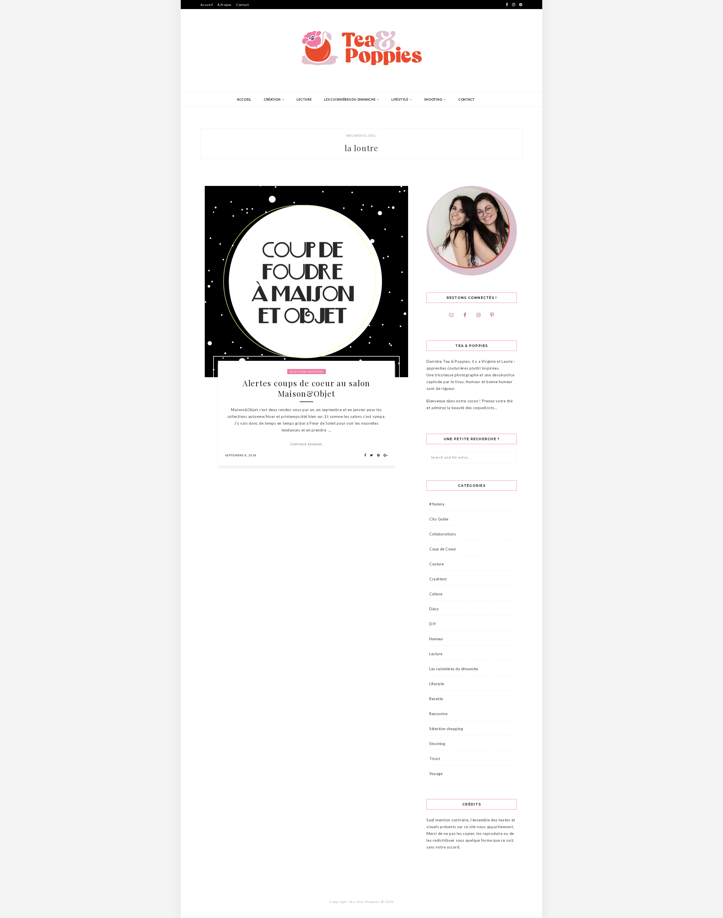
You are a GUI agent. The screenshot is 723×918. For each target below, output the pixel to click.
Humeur (436, 639)
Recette (436, 698)
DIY (432, 624)
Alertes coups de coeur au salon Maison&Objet (306, 388)
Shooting (433, 99)
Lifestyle (400, 99)
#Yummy (437, 504)
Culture (436, 594)
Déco (434, 609)
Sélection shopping (306, 371)
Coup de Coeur (442, 549)
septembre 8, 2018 (240, 455)
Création (273, 99)
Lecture (304, 99)
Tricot (434, 758)
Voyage (436, 773)
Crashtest (438, 579)
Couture (436, 564)
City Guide (438, 519)
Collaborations (442, 534)
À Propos (224, 4)
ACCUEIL (244, 99)
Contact (242, 4)
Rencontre (438, 713)
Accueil (207, 4)
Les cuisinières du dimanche (350, 99)
